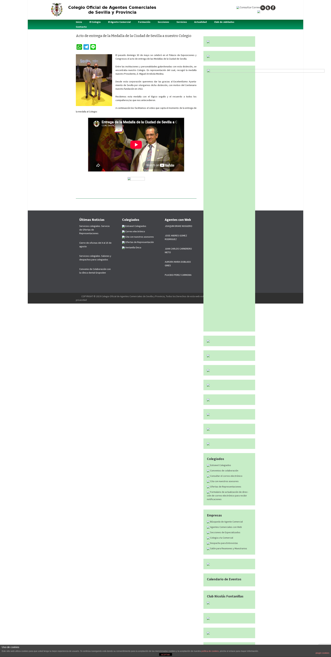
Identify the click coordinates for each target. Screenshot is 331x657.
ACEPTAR (165, 655)
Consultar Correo (249, 7)
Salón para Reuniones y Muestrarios (228, 548)
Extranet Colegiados (220, 465)
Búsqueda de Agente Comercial (226, 521)
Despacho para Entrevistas (224, 543)
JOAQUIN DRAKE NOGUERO (178, 226)
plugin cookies (322, 653)
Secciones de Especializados (225, 532)
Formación (144, 21)
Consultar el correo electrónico (226, 475)
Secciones (163, 21)
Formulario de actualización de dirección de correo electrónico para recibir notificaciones (227, 495)
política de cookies (210, 651)
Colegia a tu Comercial (221, 537)
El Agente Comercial (119, 21)
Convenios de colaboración (224, 470)
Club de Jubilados (224, 21)
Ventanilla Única (133, 247)
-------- (78, 296)
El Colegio (95, 21)
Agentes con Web (178, 219)
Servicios (182, 21)
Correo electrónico (135, 231)
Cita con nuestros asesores (224, 481)
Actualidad (200, 21)
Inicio (79, 21)
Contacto (81, 26)
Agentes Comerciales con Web (226, 527)
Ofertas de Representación (139, 242)
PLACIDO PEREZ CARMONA (178, 274)
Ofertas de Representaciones (225, 486)
